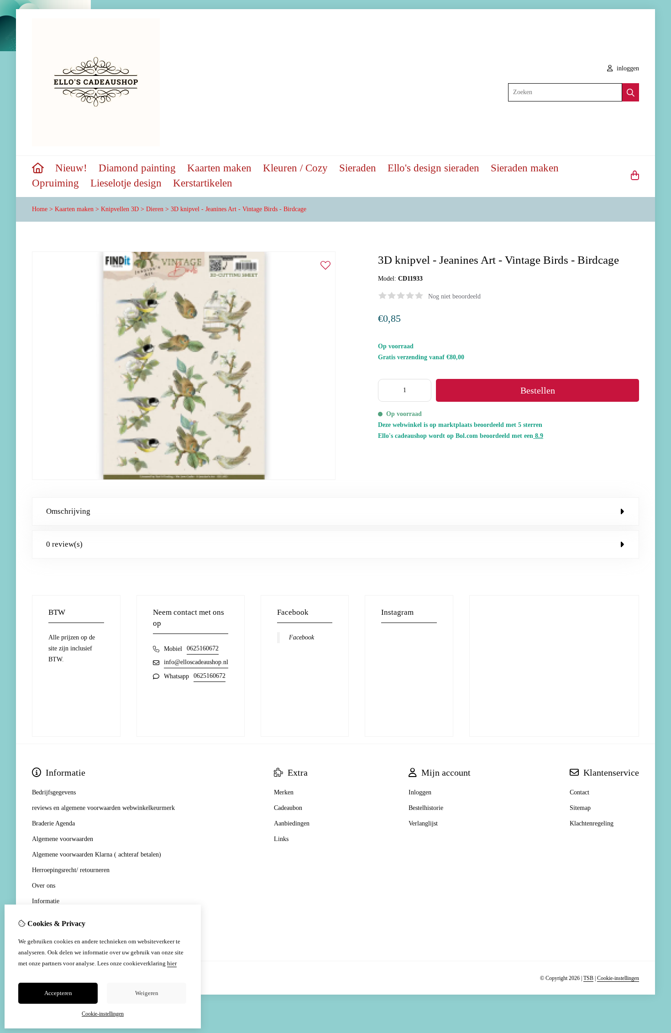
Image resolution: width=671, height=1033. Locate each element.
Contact (579, 792)
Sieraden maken (525, 168)
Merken (284, 792)
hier (172, 963)
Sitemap (580, 807)
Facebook (301, 637)
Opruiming (55, 183)
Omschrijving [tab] (68, 511)
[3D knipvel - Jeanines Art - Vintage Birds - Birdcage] (184, 477)
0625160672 (203, 648)
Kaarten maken (219, 168)
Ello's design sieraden (433, 168)
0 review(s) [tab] (64, 544)
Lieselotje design (126, 183)
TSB (588, 978)
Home (39, 209)
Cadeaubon (288, 807)
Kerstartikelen (202, 183)
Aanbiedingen (291, 823)
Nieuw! (71, 168)
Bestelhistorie (426, 807)
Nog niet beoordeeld (454, 296)
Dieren (154, 209)
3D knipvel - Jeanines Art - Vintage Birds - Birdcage (238, 209)
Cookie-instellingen (618, 978)
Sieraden (357, 168)
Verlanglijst (423, 823)
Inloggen (420, 792)
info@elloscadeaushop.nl (196, 662)
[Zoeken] (630, 92)
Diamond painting (137, 168)
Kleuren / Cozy (295, 168)
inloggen (627, 68)
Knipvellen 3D (120, 209)
